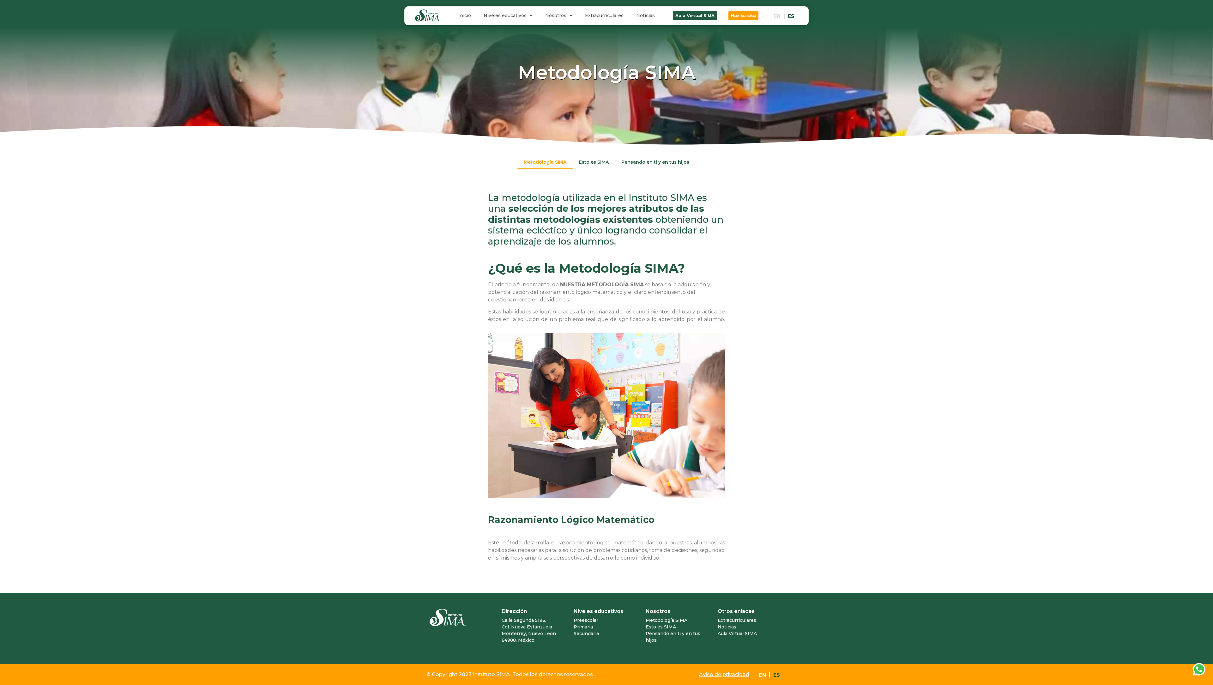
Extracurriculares (604, 15)
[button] (695, 15)
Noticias (645, 15)
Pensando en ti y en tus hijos (655, 162)
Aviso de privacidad (724, 674)
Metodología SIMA (545, 162)
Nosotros (555, 15)
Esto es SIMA (594, 162)
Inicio (464, 15)
